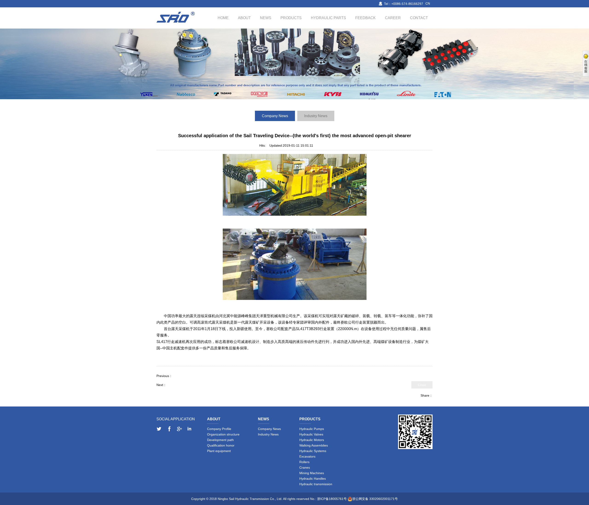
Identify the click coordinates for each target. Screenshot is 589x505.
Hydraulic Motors (311, 440)
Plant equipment (219, 451)
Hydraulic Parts (328, 18)
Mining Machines (311, 473)
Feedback (365, 18)
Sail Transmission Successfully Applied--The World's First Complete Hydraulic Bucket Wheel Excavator (246, 376)
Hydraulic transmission (315, 484)
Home (223, 18)
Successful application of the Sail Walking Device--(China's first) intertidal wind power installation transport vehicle (248, 385)
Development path (220, 440)
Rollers (304, 462)
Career (393, 18)
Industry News (315, 116)
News (265, 18)
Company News (275, 116)
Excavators (307, 456)
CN (427, 3)
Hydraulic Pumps (311, 429)
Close (422, 385)
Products (291, 18)
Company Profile (219, 429)
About (244, 18)
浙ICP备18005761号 (332, 499)
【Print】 (323, 145)
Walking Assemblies (313, 445)
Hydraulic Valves (311, 434)
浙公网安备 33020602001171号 (375, 499)
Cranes (304, 467)
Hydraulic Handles (312, 478)
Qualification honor (220, 445)
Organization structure (223, 434)
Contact (419, 18)
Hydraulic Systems (312, 451)
